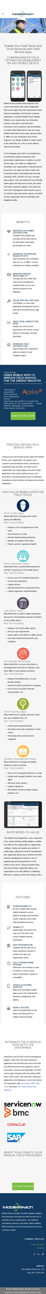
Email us (40, 1248)
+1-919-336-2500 (37, 1245)
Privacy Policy (35, 1292)
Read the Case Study (23, 416)
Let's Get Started (23, 1186)
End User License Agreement (17, 1292)
